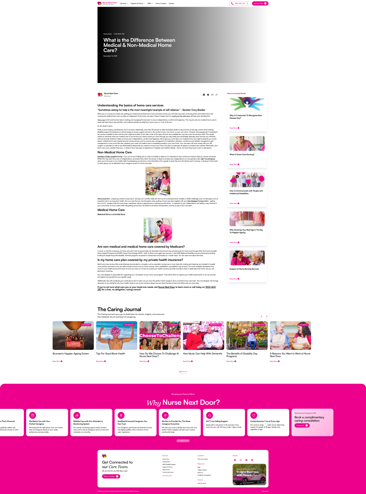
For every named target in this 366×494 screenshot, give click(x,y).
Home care (101, 120)
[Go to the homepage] (104, 456)
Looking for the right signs (181, 116)
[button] (124, 3)
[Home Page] (107, 3)
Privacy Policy (265, 491)
